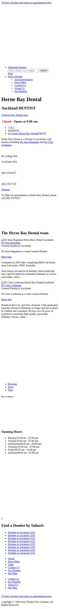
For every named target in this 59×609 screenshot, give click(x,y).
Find (10, 73)
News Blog (20, 82)
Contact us (13, 579)
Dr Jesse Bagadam (29, 142)
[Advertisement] (29, 33)
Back (10, 387)
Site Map (12, 573)
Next (10, 390)
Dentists (5, 189)
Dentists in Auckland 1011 (21, 532)
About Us (19, 88)
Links (11, 564)
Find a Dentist (15, 76)
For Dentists (20, 91)
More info (6, 257)
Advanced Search (17, 67)
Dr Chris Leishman (11, 285)
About (11, 558)
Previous (12, 384)
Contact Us (20, 85)
